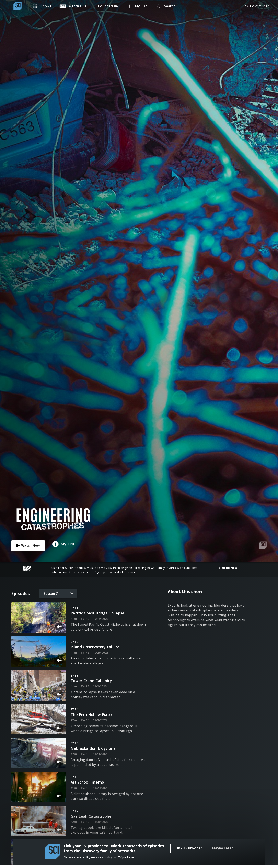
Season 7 (51, 593)
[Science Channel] (19, 6)
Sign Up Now (228, 568)
